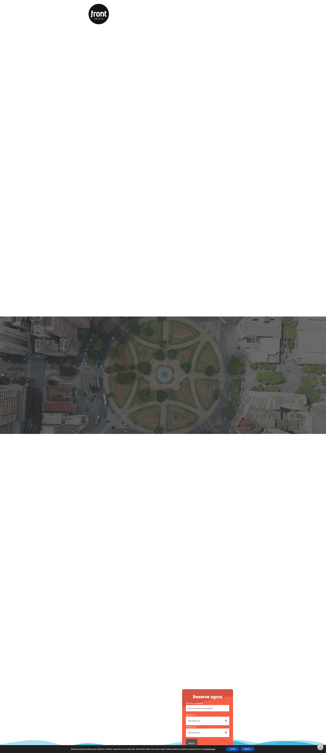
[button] (2, 375)
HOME (133, 14)
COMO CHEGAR (195, 14)
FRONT (146, 14)
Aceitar (233, 749)
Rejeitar (247, 749)
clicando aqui (209, 749)
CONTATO (176, 14)
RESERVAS (160, 14)
